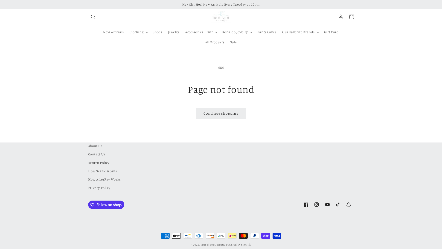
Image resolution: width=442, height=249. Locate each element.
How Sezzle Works (102, 171)
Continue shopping (221, 113)
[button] (93, 17)
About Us (95, 146)
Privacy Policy (99, 188)
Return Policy (99, 163)
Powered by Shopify (238, 244)
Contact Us (96, 154)
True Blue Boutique (213, 244)
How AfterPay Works (104, 179)
